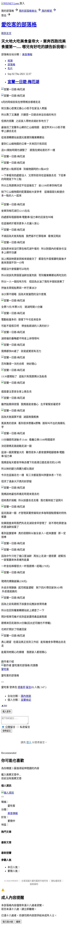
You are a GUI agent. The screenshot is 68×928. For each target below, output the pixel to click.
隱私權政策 (56, 881)
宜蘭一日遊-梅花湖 (23, 82)
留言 (28, 687)
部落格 (11, 64)
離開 (18, 922)
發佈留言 (7, 731)
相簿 (10, 60)
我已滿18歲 (8, 922)
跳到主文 (6, 33)
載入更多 (7, 711)
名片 (10, 68)
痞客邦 (21, 687)
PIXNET (14, 881)
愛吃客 (5, 669)
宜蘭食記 (26, 699)
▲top (4, 705)
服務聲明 (34, 884)
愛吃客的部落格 (19, 24)
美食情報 (27, 54)
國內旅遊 (26, 696)
